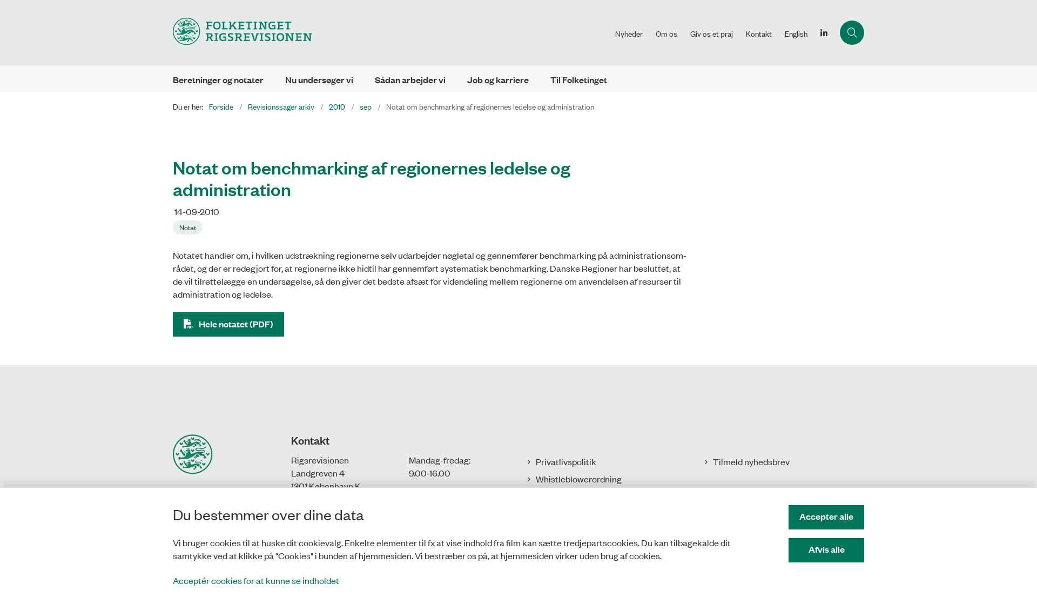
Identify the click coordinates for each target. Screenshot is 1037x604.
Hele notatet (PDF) (236, 324)
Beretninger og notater (218, 79)
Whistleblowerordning (579, 479)
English (796, 33)
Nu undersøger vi (319, 79)
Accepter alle (826, 516)
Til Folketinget (578, 79)
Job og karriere (498, 79)
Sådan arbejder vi (410, 79)
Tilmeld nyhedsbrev (751, 461)
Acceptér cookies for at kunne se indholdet (256, 580)
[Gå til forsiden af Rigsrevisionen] (391, 32)
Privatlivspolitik (566, 461)
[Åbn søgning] (852, 33)
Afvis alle (827, 549)
